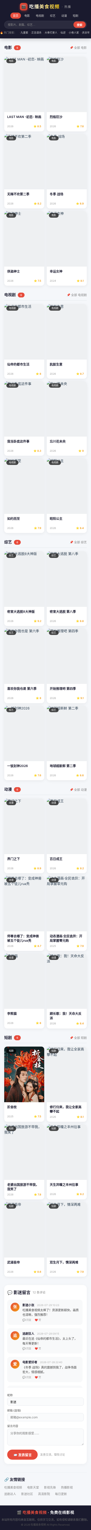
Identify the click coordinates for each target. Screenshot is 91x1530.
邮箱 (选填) (14, 1410)
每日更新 (61, 1494)
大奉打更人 (50, 32)
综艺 (52, 15)
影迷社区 (27, 1494)
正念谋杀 (35, 32)
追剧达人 (10, 1494)
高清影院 (44, 1494)
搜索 (79, 24)
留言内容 (12, 1426)
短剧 (75, 15)
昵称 (10, 1395)
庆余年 (85, 32)
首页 (15, 15)
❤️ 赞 (38, 1320)
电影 (27, 15)
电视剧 (40, 15)
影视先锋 (50, 1487)
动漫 (64, 15)
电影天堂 (33, 1487)
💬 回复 (26, 1320)
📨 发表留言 (22, 1455)
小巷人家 (73, 32)
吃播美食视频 (13, 1487)
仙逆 (62, 32)
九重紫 (23, 32)
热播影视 (67, 1487)
